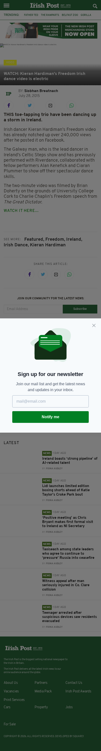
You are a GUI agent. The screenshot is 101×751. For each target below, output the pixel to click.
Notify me (50, 417)
